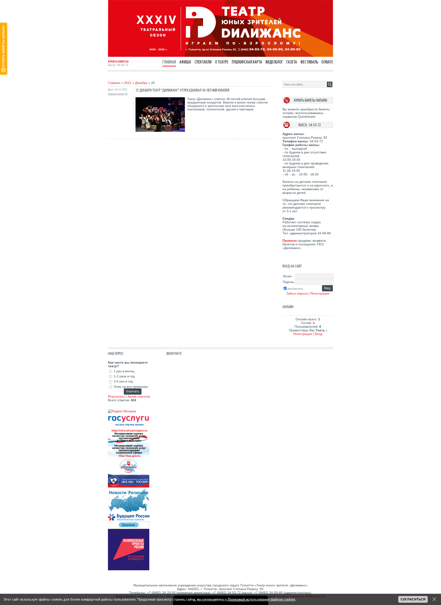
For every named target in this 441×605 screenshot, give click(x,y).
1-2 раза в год (124, 376)
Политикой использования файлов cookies (261, 599)
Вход (318, 334)
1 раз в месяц (124, 371)
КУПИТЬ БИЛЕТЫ (118, 61)
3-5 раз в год (123, 381)
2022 (127, 83)
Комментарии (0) (118, 93)
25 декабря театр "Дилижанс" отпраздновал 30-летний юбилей (182, 90)
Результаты (116, 396)
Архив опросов (138, 396)
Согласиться (413, 599)
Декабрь (141, 83)
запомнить (295, 288)
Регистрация (320, 293)
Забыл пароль (297, 293)
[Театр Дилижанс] (220, 55)
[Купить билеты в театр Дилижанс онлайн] (308, 102)
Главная (114, 83)
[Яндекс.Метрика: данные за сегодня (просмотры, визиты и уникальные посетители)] (122, 411)
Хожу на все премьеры (131, 386)
